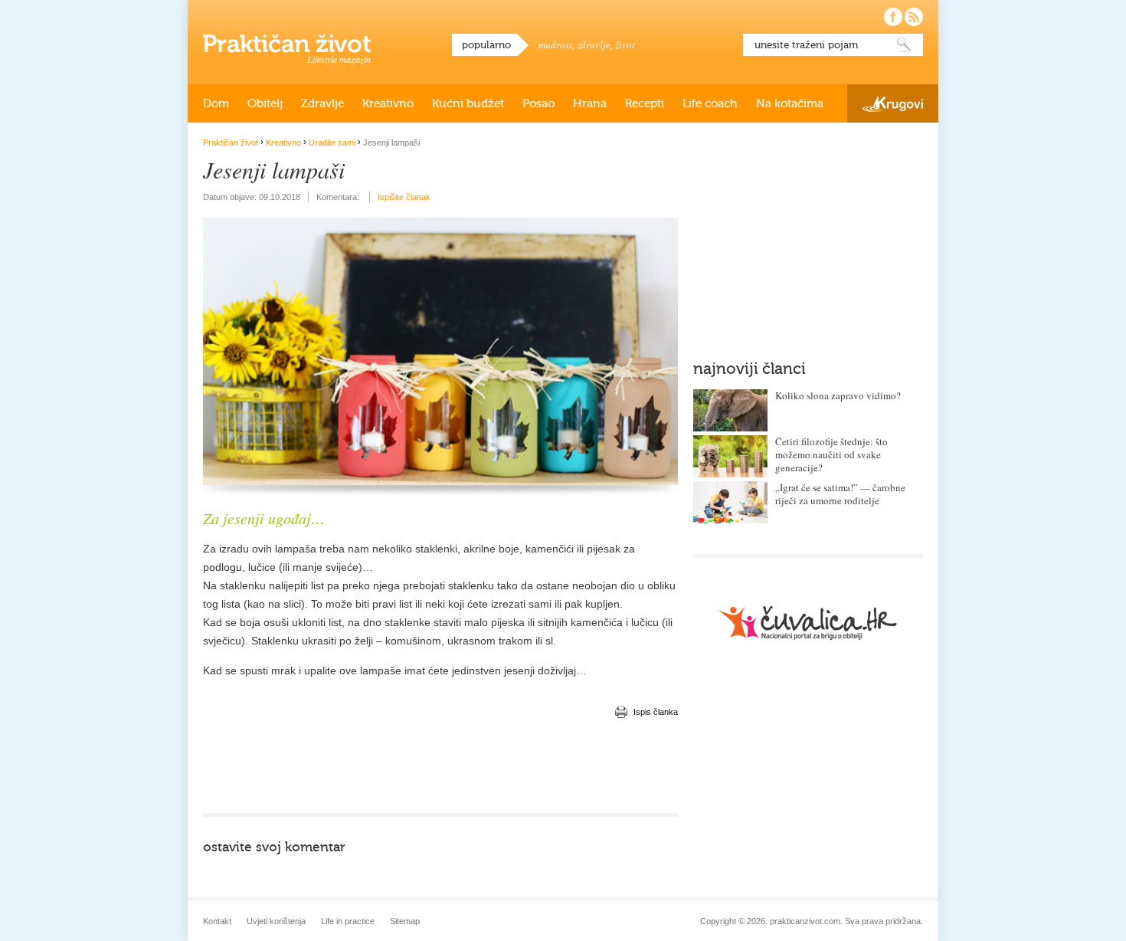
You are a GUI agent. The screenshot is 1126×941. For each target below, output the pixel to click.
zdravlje (593, 44)
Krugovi (893, 104)
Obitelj (265, 103)
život (625, 44)
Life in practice (348, 921)
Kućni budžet (468, 103)
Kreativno (388, 103)
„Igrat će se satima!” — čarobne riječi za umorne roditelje (840, 493)
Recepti (644, 103)
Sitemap (405, 921)
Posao (538, 103)
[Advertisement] (440, 767)
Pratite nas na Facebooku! (893, 17)
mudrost (555, 44)
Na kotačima (789, 103)
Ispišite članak (404, 197)
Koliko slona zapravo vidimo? (838, 395)
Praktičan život (286, 44)
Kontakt (217, 921)
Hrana (590, 103)
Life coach (710, 103)
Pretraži (904, 45)
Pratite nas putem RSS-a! (914, 17)
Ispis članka (655, 711)
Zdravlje (322, 103)
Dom (216, 103)
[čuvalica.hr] (808, 622)
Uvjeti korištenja (276, 921)
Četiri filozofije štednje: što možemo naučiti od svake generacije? (831, 454)
